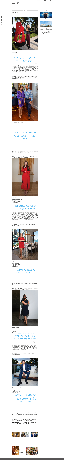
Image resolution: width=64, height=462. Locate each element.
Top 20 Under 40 (18, 422)
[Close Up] (34, 434)
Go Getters (31, 422)
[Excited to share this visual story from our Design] (28, 453)
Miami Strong (22, 423)
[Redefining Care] (46, 24)
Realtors (22, 422)
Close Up (32, 437)
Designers (34, 422)
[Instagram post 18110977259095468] (36, 449)
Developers (14, 423)
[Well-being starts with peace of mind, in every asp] (32, 453)
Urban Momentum (15, 437)
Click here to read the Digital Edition (21, 449)
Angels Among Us (27, 423)
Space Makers (18, 423)
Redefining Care (45, 28)
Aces (28, 422)
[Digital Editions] (15, 454)
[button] (51, 7)
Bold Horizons (24, 437)
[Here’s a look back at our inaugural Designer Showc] (36, 453)
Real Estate (25, 422)
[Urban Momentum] (16, 434)
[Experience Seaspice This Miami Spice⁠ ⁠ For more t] (28, 449)
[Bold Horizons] (25, 434)
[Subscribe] (21, 452)
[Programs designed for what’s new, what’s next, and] (32, 449)
